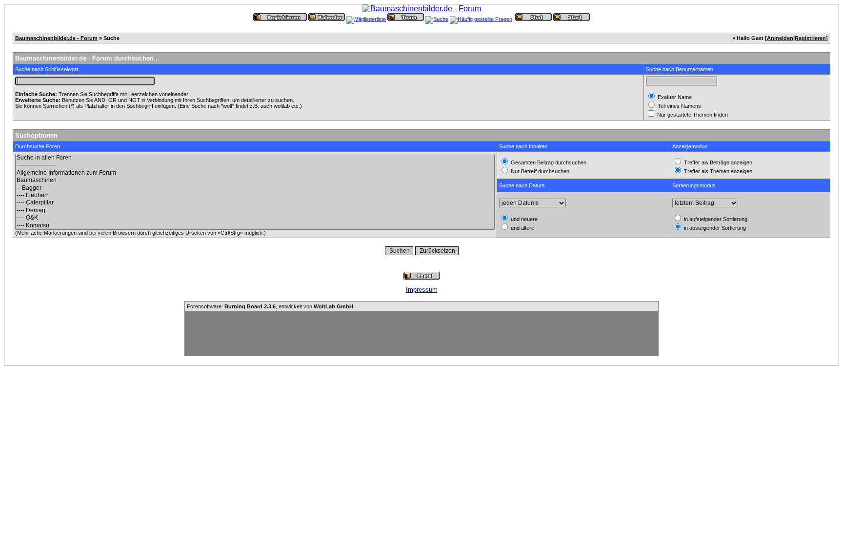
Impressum (422, 289)
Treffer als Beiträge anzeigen (717, 162)
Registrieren (810, 38)
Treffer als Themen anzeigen (717, 171)
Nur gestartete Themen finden (692, 115)
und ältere (521, 228)
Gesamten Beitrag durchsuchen (547, 162)
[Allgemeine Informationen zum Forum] (255, 173)
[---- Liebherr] (255, 195)
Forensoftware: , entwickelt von (270, 306)
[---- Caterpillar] (255, 202)
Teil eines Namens (678, 106)
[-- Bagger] (255, 188)
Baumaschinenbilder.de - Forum (56, 38)
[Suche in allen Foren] (255, 157)
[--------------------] (255, 165)
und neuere (523, 219)
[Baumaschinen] (255, 180)
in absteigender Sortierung (714, 228)
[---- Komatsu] (255, 225)
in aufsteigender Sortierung (714, 219)
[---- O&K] (255, 218)
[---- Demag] (255, 210)
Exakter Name (674, 97)
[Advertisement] (421, 334)
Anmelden (780, 38)
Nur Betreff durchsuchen (539, 171)
